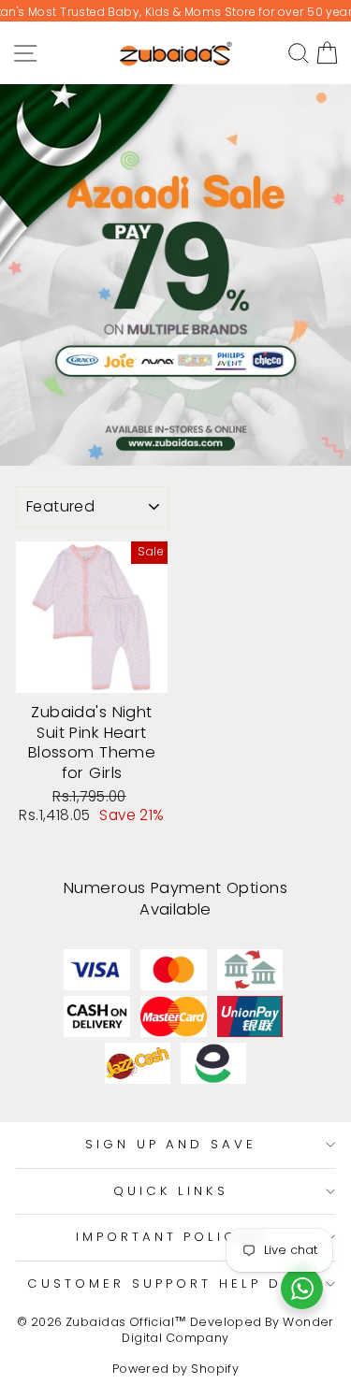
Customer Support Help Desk (170, 1283)
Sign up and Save (171, 1144)
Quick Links (171, 1191)
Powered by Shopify (175, 1369)
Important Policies (171, 1237)
